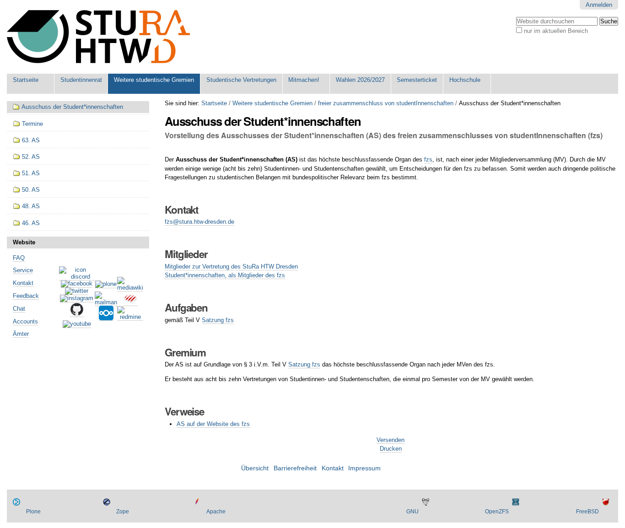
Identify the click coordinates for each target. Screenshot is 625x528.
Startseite (25, 79)
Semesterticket (417, 79)
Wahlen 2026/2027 (360, 79)
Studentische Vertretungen (241, 79)
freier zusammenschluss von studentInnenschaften (385, 103)
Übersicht (255, 468)
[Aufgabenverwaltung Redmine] (130, 317)
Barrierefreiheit (295, 468)
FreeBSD (587, 511)
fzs (428, 159)
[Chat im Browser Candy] (130, 302)
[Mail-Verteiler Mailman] (106, 302)
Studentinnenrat (81, 79)
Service (23, 270)
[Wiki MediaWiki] (130, 287)
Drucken (391, 448)
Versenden (390, 439)
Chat (19, 308)
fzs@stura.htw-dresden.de (199, 221)
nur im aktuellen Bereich (556, 30)
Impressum (364, 468)
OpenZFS (497, 511)
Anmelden (599, 4)
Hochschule (464, 79)
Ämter (21, 333)
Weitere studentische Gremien (154, 79)
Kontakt (23, 283)
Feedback (26, 295)
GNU (412, 511)
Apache (216, 511)
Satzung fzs (218, 320)
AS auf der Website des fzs (213, 423)
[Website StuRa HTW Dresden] (98, 37)
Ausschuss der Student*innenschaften (72, 106)
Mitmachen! (303, 79)
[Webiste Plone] (106, 284)
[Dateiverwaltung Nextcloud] (106, 317)
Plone (33, 511)
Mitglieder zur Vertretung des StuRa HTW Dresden (231, 266)
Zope (122, 511)
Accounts (25, 321)
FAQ (19, 257)
